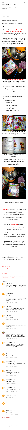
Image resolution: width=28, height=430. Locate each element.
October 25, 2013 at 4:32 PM (11, 328)
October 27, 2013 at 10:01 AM (12, 338)
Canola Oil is (14, 224)
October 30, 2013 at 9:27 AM (11, 375)
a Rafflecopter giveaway (7, 251)
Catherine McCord (14, 268)
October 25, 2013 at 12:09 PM (12, 319)
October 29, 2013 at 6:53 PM (11, 366)
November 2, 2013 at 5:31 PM (11, 406)
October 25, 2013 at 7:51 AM (11, 289)
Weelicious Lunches (16, 31)
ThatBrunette (9, 332)
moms (9, 269)
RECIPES (8, 11)
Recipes (12, 269)
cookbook (20, 268)
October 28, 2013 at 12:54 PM (12, 349)
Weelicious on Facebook (14, 201)
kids (6, 269)
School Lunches (5, 271)
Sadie (7, 370)
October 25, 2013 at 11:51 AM (11, 311)
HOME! (4, 11)
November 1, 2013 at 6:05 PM (12, 399)
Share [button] (3, 266)
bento (9, 268)
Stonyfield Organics (6, 273)
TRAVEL (13, 11)
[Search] (25, 2)
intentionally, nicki (9, 5)
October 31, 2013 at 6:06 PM (11, 391)
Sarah (7, 306)
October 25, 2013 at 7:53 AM (11, 302)
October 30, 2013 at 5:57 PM (11, 383)
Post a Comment (6, 417)
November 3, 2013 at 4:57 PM (12, 414)
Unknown (8, 283)
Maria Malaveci (9, 342)
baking (6, 268)
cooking (3, 269)
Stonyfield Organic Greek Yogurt (15, 271)
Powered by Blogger (15, 425)
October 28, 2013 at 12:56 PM (12, 357)
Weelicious (5, 209)
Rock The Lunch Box (18, 269)
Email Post (7, 266)
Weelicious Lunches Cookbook (15, 79)
